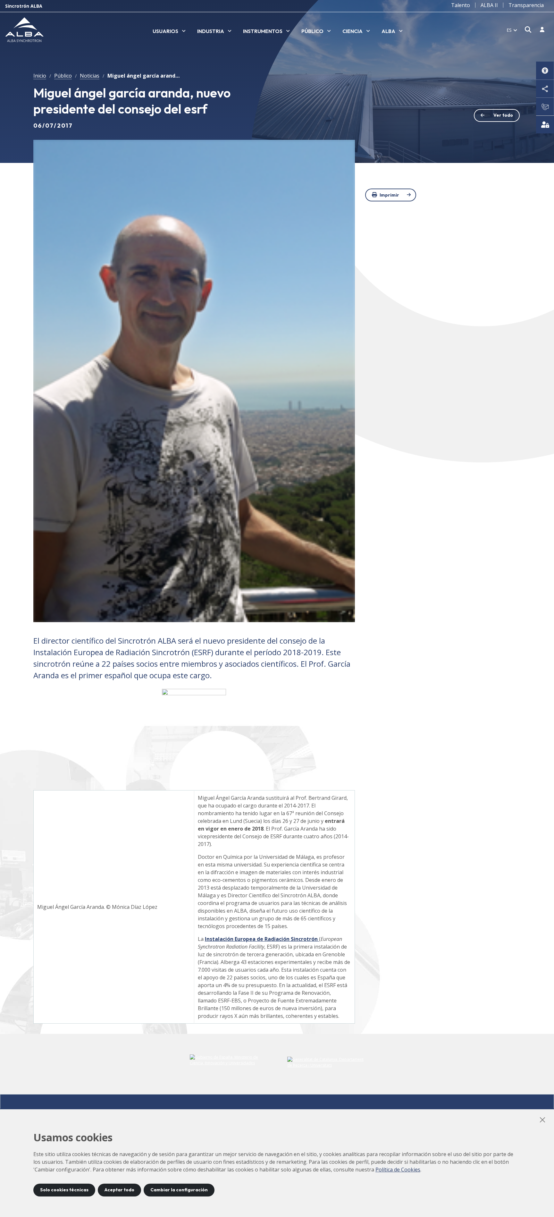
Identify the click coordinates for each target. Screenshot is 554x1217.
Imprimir (389, 195)
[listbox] (169, 31)
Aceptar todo (119, 1190)
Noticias (89, 75)
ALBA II (489, 5)
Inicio (39, 75)
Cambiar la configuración (179, 1190)
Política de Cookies (397, 1169)
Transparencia (526, 5)
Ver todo (503, 115)
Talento (460, 5)
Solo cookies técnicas (64, 1190)
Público (63, 75)
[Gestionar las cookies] (545, 124)
